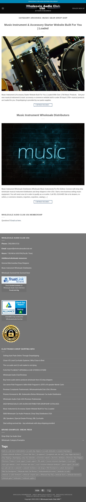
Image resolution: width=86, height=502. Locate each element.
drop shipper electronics (72, 454)
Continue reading (43, 105)
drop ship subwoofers (28, 458)
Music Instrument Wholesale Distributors (43, 115)
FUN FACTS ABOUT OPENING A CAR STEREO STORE (24, 370)
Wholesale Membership (22, 494)
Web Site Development (9, 471)
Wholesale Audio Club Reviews (15, 375)
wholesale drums (60, 475)
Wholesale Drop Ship (47, 475)
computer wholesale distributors (11, 454)
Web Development (52, 468)
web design (41, 468)
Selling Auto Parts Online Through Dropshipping (21, 356)
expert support (31, 461)
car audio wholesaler (49, 451)
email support (21, 461)
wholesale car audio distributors (11, 475)
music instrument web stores (25, 464)
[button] (3, 8)
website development (66, 468)
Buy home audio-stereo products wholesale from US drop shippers (27, 380)
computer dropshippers (64, 451)
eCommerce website (43, 458)
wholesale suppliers (29, 478)
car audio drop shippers (34, 451)
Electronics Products (8, 461)
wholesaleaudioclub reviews (47, 471)
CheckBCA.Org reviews (13, 317)
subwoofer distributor (29, 468)
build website (21, 451)
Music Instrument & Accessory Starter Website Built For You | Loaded (28, 409)
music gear (71, 461)
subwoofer (18, 468)
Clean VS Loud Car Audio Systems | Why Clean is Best (23, 360)
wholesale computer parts (31, 475)
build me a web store (8, 451)
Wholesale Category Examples (13, 440)
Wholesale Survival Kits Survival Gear (16, 273)
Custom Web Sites (29, 454)
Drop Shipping (6, 458)
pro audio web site (7, 468)
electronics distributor (58, 458)
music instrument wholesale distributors (48, 464)
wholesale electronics (74, 475)
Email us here (15, 220)
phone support (66, 464)
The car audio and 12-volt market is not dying (19, 365)
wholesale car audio (64, 471)
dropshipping (16, 458)
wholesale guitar (7, 478)
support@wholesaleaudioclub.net (19, 248)
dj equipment (41, 454)
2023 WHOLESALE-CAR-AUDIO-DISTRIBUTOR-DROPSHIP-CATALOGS (31, 404)
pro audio (75, 464)
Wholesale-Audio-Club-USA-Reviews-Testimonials (22, 399)
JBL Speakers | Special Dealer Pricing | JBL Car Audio (23, 418)
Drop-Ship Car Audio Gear (11, 436)
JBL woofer (41, 461)
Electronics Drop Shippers (74, 458)
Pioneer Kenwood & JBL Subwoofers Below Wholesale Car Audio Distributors (32, 394)
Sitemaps (57, 496)
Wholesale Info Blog (64, 494)
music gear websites (8, 464)
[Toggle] (83, 440)
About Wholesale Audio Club (44, 494)
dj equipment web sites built (55, 454)
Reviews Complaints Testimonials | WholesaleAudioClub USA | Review (29, 389)
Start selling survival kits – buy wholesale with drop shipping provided (29, 423)
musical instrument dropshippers (56, 461)
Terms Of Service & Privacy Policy (39, 496)
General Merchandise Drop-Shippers (15, 263)
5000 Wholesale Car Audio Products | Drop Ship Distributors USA (27, 414)
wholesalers (17, 478)
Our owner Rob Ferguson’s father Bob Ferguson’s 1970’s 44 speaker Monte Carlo (33, 385)
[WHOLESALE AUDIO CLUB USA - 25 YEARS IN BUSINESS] (43, 7)
